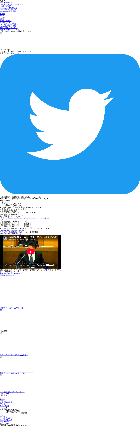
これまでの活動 (8, 8)
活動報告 (3, 395)
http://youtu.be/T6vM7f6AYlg (10, 234)
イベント (3, 397)
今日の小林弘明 (8, 10)
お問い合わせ (5, 423)
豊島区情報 (8, 11)
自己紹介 (5, 6)
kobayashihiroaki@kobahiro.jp (10, 273)
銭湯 (2, 400)
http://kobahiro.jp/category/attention (12, 230)
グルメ (2, 399)
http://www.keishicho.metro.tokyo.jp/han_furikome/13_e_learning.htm (24, 218)
